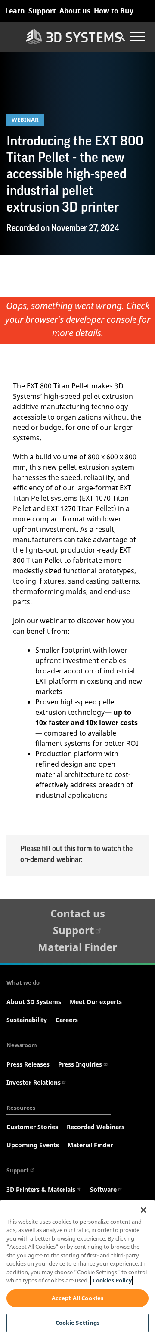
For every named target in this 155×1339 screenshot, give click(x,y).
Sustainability (26, 1020)
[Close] (143, 1209)
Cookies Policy (111, 1280)
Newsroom (21, 1045)
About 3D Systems (33, 1002)
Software (103, 1189)
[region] (77, 1269)
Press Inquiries (80, 1064)
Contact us (77, 913)
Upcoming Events (32, 1145)
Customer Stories (32, 1127)
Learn (15, 11)
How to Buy (113, 11)
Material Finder (77, 947)
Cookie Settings (78, 1322)
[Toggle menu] (137, 36)
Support (42, 11)
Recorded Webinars (95, 1127)
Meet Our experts (96, 1002)
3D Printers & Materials (40, 1189)
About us (74, 11)
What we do (23, 982)
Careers (67, 1020)
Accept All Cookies (77, 1298)
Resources (20, 1108)
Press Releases (28, 1064)
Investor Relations (33, 1082)
